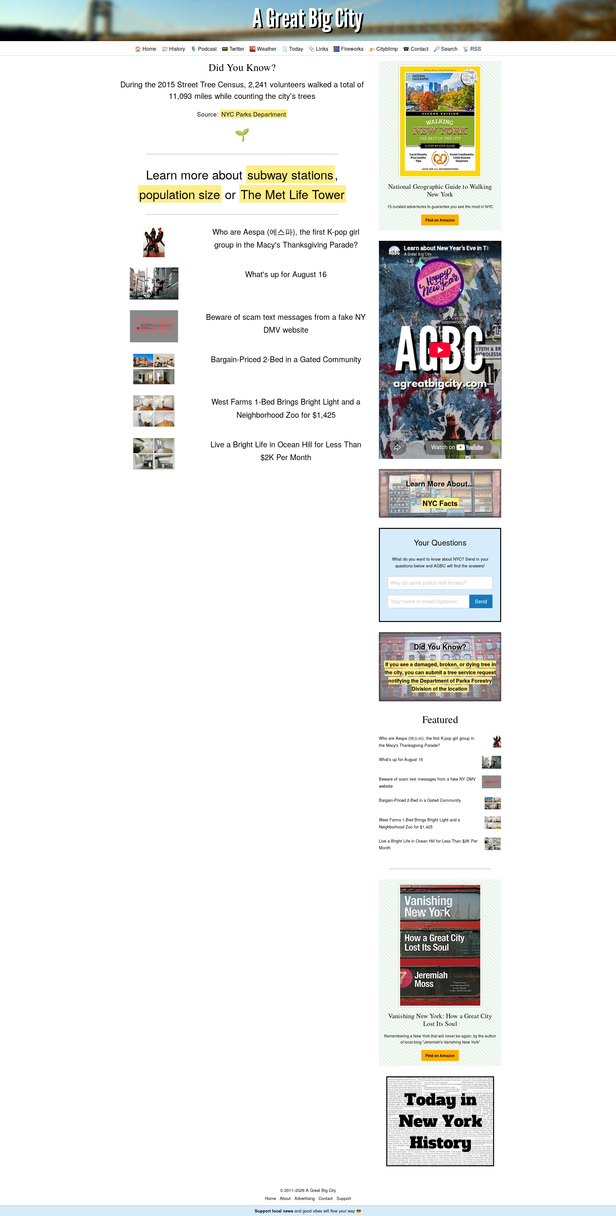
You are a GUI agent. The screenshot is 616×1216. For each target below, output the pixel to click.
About (285, 1198)
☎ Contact (415, 48)
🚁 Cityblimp (383, 48)
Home (270, 1198)
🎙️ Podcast (203, 48)
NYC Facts (440, 503)
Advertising (305, 1198)
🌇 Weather (262, 48)
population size (179, 194)
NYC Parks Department (253, 113)
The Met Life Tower (293, 194)
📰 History (173, 48)
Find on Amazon (440, 220)
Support (344, 1198)
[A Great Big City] (308, 20)
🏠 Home (145, 48)
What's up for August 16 (401, 759)
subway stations (290, 174)
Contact (326, 1198)
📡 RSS (472, 48)
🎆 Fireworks (348, 48)
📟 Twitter (233, 48)
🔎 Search (445, 48)
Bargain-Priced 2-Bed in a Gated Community (420, 800)
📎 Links (318, 48)
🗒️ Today (292, 48)
